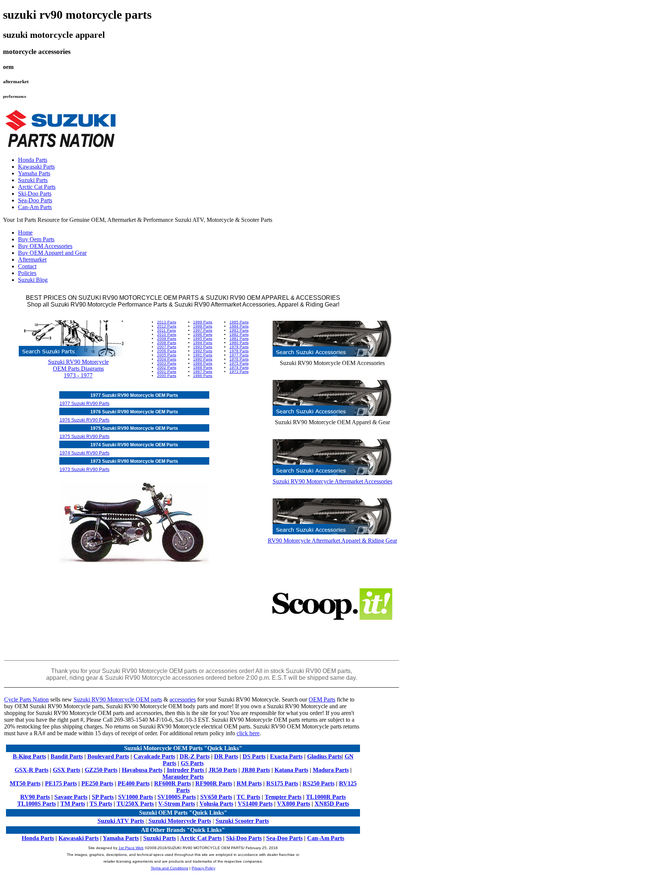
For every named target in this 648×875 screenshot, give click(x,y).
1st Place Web (131, 848)
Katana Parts (291, 770)
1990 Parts (202, 359)
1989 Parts (202, 363)
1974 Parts (239, 367)
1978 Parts (239, 351)
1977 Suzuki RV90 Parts (85, 403)
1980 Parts (239, 343)
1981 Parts (239, 339)
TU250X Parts (135, 803)
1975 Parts (239, 363)
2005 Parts (166, 355)
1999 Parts (202, 322)
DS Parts (254, 756)
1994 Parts (202, 343)
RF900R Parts (213, 783)
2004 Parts (166, 359)
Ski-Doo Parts (34, 193)
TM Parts (72, 803)
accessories (183, 699)
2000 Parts (166, 376)
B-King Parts (29, 756)
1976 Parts (239, 359)
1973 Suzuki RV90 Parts (85, 469)
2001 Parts (166, 371)
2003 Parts (166, 363)
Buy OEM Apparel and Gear (52, 253)
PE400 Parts (134, 783)
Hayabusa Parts (142, 770)
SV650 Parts (216, 797)
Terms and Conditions (169, 868)
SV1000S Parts (177, 797)
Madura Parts (331, 770)
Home (25, 232)
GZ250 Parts (101, 770)
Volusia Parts (216, 803)
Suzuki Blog (33, 280)
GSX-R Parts (31, 770)
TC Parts (248, 797)
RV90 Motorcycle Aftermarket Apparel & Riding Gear (332, 540)
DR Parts (226, 756)
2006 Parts (166, 351)
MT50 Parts (25, 783)
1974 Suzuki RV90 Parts (85, 453)
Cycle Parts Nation (26, 699)
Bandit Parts (67, 756)
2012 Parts (166, 326)
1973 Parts (239, 371)
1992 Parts (202, 351)
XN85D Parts (332, 803)
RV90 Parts (35, 797)
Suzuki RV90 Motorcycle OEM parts (118, 699)
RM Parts (249, 783)
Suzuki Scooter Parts (242, 821)
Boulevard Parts (108, 756)
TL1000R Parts (326, 797)
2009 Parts (166, 339)
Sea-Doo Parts (35, 200)
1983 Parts (239, 330)
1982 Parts (239, 334)
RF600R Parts (172, 783)
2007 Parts (166, 347)
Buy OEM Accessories (45, 246)
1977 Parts (239, 355)
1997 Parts (202, 330)
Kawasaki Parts (36, 166)
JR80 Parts (256, 770)
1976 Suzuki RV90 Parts (85, 420)
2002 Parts (166, 367)
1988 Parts (202, 367)
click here (248, 733)
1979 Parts (239, 347)
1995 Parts (202, 339)
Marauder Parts (183, 776)
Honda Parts (32, 160)
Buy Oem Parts (36, 239)
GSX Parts (66, 770)
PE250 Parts (97, 783)
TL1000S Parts (36, 803)
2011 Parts (166, 330)
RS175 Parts (282, 783)
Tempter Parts (283, 797)
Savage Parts (70, 797)
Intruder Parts (186, 770)
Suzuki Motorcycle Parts (179, 821)
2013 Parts (166, 322)
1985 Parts (239, 322)
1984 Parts (239, 326)
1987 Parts (202, 371)
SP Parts (103, 797)
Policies (27, 273)
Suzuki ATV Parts (121, 821)
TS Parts (101, 803)
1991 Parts (202, 355)
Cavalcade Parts (154, 756)
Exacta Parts (286, 756)
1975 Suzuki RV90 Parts (85, 436)
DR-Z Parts (195, 756)
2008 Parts (166, 343)
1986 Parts (202, 376)
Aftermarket (32, 259)
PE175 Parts (61, 783)
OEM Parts (322, 699)
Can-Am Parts (35, 207)
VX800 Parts (293, 803)
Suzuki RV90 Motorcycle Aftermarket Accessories (332, 481)
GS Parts (192, 763)
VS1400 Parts (255, 803)
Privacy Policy (203, 868)
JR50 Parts (222, 770)
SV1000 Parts (135, 797)
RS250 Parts (318, 783)
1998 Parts (202, 326)
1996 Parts (202, 334)
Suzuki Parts (33, 180)
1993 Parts (202, 347)
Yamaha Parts (34, 173)
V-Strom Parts (176, 803)
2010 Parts (166, 334)
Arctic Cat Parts (37, 187)
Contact (27, 266)
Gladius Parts (324, 756)
